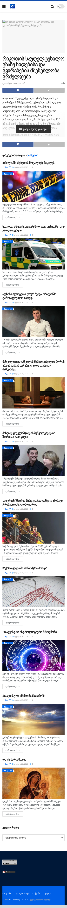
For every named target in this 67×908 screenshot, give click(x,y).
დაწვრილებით (14, 217)
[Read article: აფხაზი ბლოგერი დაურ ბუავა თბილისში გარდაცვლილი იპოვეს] (33, 321)
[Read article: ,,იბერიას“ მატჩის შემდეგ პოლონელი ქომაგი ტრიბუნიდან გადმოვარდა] (33, 528)
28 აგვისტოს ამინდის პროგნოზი (23, 696)
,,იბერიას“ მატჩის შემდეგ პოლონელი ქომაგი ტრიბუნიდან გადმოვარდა (32, 502)
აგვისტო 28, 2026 (21, 167)
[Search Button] (52, 6)
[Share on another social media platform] (49, 90)
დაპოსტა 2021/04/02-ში (14, 83)
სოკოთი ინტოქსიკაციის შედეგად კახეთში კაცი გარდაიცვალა (33, 228)
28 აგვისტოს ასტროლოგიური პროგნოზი (29, 632)
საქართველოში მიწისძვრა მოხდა (24, 568)
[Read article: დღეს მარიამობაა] (33, 783)
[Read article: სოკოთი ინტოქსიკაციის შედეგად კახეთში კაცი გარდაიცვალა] (33, 253)
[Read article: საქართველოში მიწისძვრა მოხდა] (33, 591)
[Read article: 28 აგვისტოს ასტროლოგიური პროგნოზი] (33, 655)
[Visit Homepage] (13, 6)
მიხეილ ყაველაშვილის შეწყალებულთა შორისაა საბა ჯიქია (28, 435)
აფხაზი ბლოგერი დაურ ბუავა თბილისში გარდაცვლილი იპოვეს (29, 296)
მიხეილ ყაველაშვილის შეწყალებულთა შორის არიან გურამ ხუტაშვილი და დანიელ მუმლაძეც (33, 365)
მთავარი (8, 174)
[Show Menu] (4, 6)
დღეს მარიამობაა (14, 759)
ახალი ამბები (23, 893)
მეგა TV (8, 167)
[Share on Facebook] (18, 90)
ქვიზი (37, 893)
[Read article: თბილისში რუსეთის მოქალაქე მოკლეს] (33, 186)
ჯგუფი (48, 893)
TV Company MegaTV (18, 899)
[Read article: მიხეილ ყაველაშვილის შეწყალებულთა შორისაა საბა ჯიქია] (33, 460)
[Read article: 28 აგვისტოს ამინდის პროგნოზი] (33, 719)
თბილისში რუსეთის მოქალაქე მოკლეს (28, 163)
